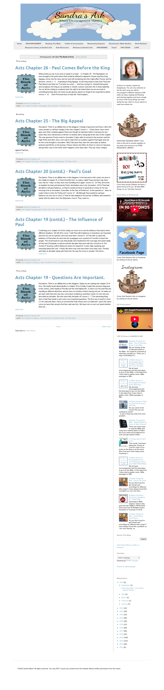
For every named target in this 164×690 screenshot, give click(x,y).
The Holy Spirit (70, 318)
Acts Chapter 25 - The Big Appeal (49, 120)
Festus (36, 161)
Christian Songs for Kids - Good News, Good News (136, 516)
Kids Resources (62, 47)
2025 (121, 582)
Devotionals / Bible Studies (120, 44)
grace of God (42, 209)
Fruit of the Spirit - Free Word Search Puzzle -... (132, 589)
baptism (36, 318)
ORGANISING (102, 47)
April (123, 594)
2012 (121, 647)
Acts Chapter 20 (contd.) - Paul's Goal (53, 171)
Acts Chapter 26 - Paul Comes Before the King (62, 67)
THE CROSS (125, 47)
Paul (49, 106)
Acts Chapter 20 (27, 209)
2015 (121, 637)
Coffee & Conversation (74, 44)
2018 (121, 628)
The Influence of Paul (65, 262)
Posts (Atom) (31, 331)
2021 (121, 618)
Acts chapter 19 (27, 262)
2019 (121, 624)
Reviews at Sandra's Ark (83, 47)
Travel (114, 47)
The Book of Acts (65, 106)
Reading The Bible (53, 44)
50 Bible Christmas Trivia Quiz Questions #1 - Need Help (137, 497)
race (53, 209)
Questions (47, 318)
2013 (121, 644)
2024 (121, 608)
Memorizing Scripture (96, 44)
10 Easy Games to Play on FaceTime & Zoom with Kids (138, 403)
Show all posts (81, 57)
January (124, 604)
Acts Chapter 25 (27, 161)
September (125, 585)
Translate (134, 561)
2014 (121, 641)
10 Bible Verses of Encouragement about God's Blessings (137, 383)
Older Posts (106, 327)
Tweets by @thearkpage (126, 566)
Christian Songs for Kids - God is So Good (137, 480)
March (124, 597)
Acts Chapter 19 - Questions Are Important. (60, 277)
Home (19, 44)
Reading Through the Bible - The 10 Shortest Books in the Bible (137, 343)
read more (19, 97)
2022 (121, 615)
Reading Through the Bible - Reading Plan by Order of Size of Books (138, 422)
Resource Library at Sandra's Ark (38, 47)
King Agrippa (42, 106)
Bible (35, 106)
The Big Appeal (58, 161)
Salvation (55, 106)
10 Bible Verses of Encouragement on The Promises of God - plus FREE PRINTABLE (137, 461)
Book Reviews (141, 44)
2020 (121, 621)
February (125, 601)
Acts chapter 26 (27, 106)
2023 (121, 611)
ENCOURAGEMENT (33, 44)
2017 (121, 631)
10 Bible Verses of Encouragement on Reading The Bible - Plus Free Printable (136, 363)
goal (35, 209)
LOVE (136, 47)
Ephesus (37, 262)
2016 (121, 634)
